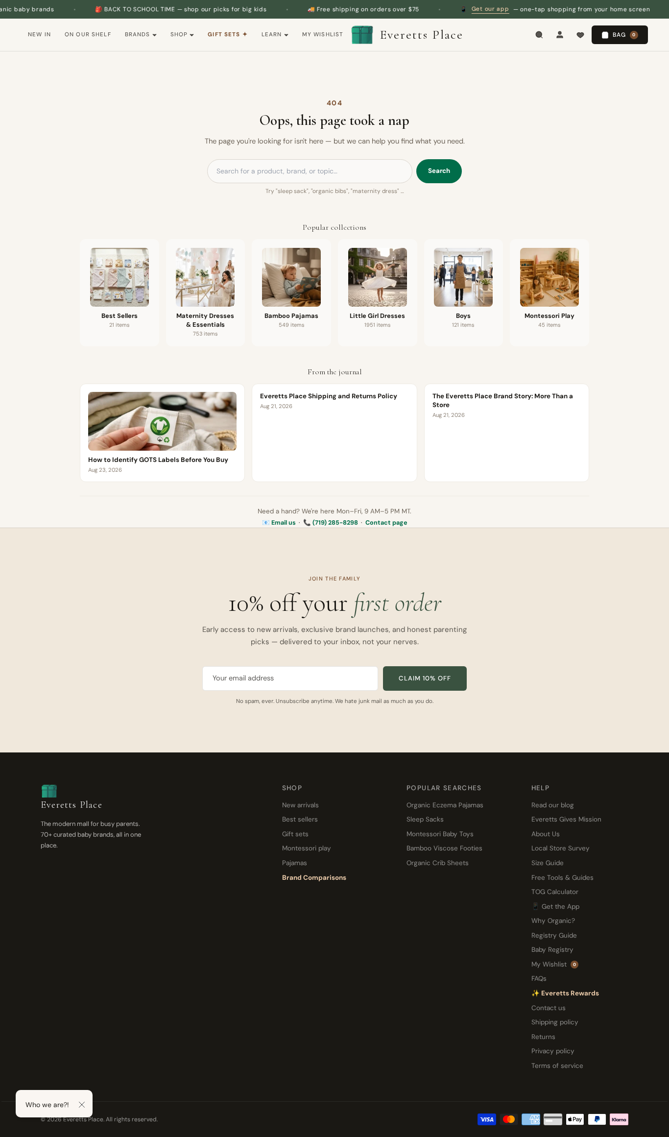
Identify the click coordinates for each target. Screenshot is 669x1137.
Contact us (548, 1008)
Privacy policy (552, 1051)
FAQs (539, 978)
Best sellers (300, 819)
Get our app (463, 9)
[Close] (82, 1105)
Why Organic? (553, 921)
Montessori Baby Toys (440, 834)
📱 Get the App (555, 906)
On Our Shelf (88, 34)
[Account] (559, 34)
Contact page (386, 523)
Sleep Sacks (425, 819)
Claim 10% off (425, 678)
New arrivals (300, 805)
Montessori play (306, 848)
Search (439, 171)
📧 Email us (279, 523)
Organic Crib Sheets (437, 863)
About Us (545, 834)
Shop (179, 34)
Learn (272, 34)
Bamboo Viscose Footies (444, 848)
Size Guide (547, 863)
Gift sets (295, 834)
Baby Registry (552, 949)
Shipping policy (554, 1022)
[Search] (539, 34)
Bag (624, 35)
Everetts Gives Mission (566, 819)
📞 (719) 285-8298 (330, 523)
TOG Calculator (554, 892)
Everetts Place (421, 34)
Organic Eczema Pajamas (444, 805)
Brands (137, 34)
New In (39, 34)
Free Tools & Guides (562, 877)
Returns (543, 1037)
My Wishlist (323, 34)
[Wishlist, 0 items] (580, 34)
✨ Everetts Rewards (565, 993)
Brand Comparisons (314, 877)
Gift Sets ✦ (228, 34)
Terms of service (557, 1066)
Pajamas (294, 863)
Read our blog (552, 805)
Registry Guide (554, 935)
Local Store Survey (560, 848)
